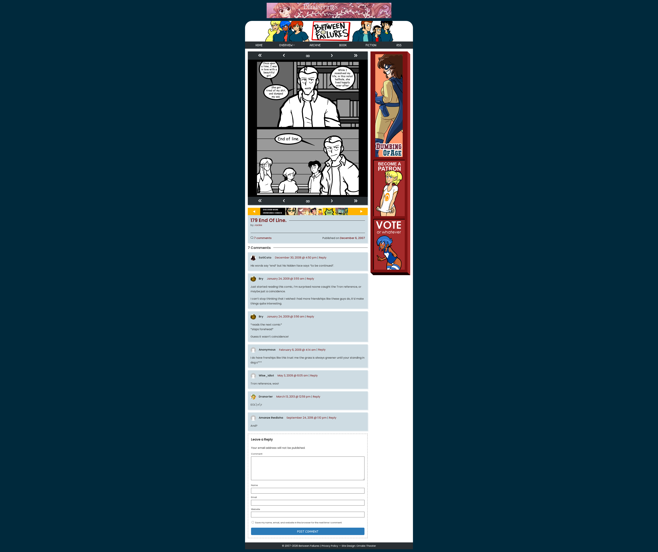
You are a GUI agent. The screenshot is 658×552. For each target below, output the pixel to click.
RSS (399, 45)
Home (259, 45)
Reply (322, 258)
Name (254, 485)
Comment (256, 454)
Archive (315, 45)
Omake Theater (366, 546)
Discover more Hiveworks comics (272, 211)
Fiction (371, 45)
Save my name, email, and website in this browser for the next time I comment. (298, 522)
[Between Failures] (329, 31)
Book (343, 45)
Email (254, 497)
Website (255, 509)
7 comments (263, 238)
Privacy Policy (330, 546)
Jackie (258, 225)
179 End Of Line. (269, 220)
